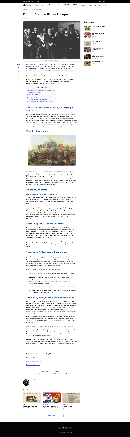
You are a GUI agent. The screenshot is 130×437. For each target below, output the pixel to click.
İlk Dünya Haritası (67, 406)
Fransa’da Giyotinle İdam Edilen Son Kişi (98, 48)
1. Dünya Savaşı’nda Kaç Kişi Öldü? (62, 373)
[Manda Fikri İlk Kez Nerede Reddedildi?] (32, 397)
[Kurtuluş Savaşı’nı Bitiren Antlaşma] (51, 40)
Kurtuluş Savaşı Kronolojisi (33, 365)
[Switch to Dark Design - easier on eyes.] (96, 5)
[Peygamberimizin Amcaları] (87, 63)
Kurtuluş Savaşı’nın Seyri (34, 92)
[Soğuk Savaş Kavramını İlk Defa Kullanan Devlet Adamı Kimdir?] (52, 397)
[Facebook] (18, 68)
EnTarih (33, 380)
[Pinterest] (18, 78)
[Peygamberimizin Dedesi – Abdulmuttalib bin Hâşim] (87, 56)
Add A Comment (52, 415)
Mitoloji (83, 5)
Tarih (42, 5)
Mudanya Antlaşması (33, 94)
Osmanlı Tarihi (57, 5)
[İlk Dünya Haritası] (71, 397)
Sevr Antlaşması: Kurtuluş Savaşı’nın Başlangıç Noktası (41, 90)
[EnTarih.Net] (27, 5)
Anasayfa (25, 1)
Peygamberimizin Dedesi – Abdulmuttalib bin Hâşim (98, 55)
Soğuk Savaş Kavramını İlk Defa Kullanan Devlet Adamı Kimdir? (51, 407)
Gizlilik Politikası (31, 1)
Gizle (45, 87)
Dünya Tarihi (75, 5)
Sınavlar (90, 5)
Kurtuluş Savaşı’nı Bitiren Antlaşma (35, 64)
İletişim (37, 1)
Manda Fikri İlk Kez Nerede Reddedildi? (30, 407)
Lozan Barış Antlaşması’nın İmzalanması (37, 99)
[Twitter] (18, 71)
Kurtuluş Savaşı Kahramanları (33, 361)
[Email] (18, 81)
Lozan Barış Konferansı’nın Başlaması (37, 98)
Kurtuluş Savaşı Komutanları (33, 357)
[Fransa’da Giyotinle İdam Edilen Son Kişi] (87, 49)
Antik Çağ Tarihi (66, 5)
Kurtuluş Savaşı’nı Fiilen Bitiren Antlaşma (40, 96)
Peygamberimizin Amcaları (98, 61)
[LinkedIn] (18, 74)
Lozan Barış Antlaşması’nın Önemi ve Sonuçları (39, 101)
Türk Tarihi (48, 5)
